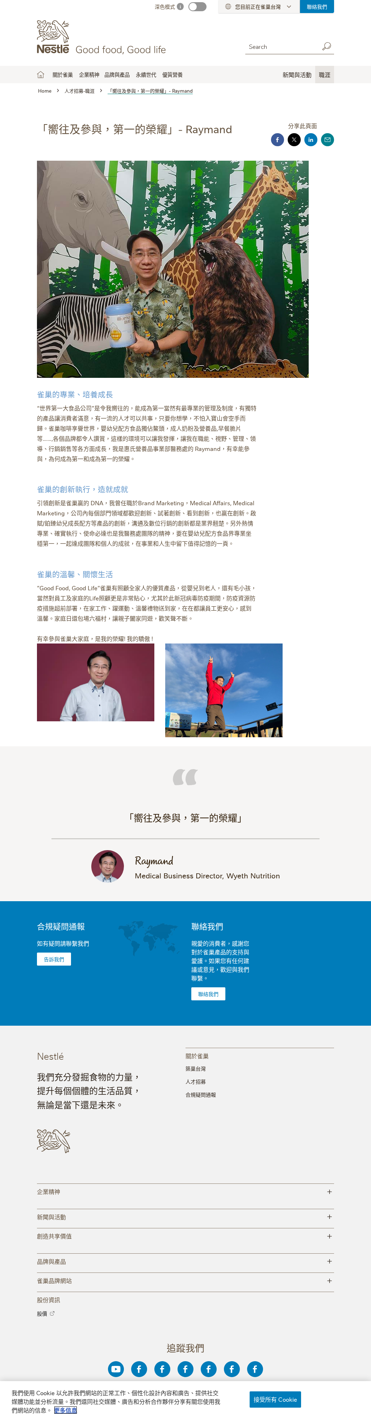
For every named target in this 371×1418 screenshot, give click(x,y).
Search (327, 46)
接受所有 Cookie (275, 1399)
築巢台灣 (196, 1068)
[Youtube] (116, 1369)
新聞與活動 (184, 1216)
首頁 (40, 74)
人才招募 (196, 1081)
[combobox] (280, 46)
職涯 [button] (324, 75)
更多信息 (65, 1410)
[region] (185, 1399)
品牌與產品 (184, 1260)
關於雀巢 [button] (63, 74)
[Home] (102, 37)
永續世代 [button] (146, 74)
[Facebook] (139, 1369)
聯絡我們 (317, 6)
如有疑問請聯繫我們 (63, 943)
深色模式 (165, 6)
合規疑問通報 (61, 926)
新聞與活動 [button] (297, 75)
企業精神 (89, 74)
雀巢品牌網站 (184, 1280)
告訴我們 (54, 959)
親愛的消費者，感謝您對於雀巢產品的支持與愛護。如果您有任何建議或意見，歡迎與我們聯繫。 (220, 960)
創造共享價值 (184, 1235)
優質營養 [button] (172, 74)
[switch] (197, 6)
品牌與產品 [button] (117, 74)
